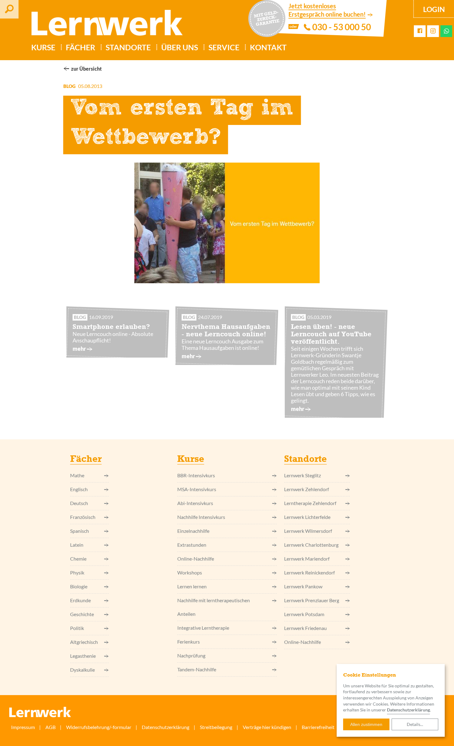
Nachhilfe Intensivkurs (201, 517)
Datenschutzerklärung (165, 727)
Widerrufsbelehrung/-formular (98, 727)
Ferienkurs (188, 641)
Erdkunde (80, 600)
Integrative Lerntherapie (203, 628)
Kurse (43, 47)
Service (223, 47)
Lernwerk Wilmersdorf (308, 531)
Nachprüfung (191, 655)
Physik (77, 572)
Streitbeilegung (216, 727)
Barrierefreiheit (318, 727)
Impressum (23, 727)
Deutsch (79, 503)
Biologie (78, 586)
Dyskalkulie (82, 670)
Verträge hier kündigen (267, 727)
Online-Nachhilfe (195, 559)
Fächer (80, 47)
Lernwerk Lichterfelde (307, 517)
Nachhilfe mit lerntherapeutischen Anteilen (213, 607)
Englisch (79, 489)
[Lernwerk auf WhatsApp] (446, 31)
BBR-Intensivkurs (196, 475)
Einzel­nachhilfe (193, 531)
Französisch (82, 517)
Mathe (77, 475)
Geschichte (82, 614)
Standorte (128, 47)
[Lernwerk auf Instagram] (433, 31)
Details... (415, 724)
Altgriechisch (84, 642)
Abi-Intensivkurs (195, 503)
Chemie (78, 559)
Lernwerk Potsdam (304, 614)
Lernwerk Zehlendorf (306, 489)
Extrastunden (191, 545)
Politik (77, 628)
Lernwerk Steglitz (302, 475)
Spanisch (79, 531)
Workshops (189, 572)
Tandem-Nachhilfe (196, 669)
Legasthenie (83, 656)
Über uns (179, 47)
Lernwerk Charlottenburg (311, 545)
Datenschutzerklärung (408, 709)
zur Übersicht (86, 69)
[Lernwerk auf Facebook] (420, 31)
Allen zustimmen (366, 724)
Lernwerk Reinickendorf (309, 572)
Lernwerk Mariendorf (307, 559)
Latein (76, 545)
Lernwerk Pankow (303, 586)
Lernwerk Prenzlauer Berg (311, 600)
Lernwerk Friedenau (305, 628)
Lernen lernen (192, 586)
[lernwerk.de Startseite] (104, 25)
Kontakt (268, 47)
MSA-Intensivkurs (196, 489)
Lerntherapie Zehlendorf (310, 503)
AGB (50, 727)
